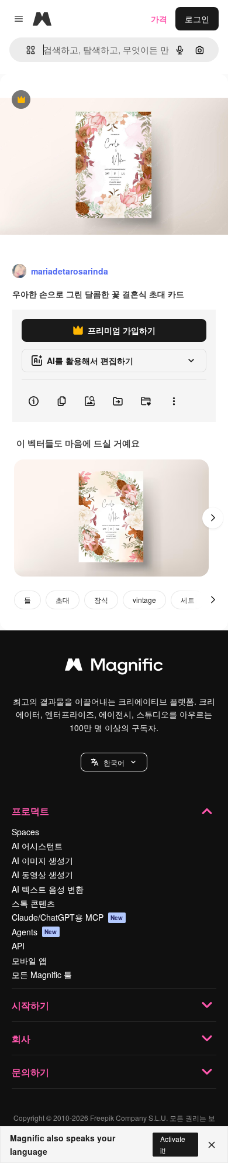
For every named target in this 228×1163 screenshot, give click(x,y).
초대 (63, 600)
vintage (144, 600)
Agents (34, 932)
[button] (114, 762)
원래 (67, 100)
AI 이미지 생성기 (42, 860)
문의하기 (30, 1072)
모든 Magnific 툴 (42, 974)
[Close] (211, 1145)
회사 (21, 1038)
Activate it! (172, 1144)
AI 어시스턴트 (37, 846)
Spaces (25, 832)
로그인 (197, 19)
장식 (101, 600)
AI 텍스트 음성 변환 (48, 889)
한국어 (114, 762)
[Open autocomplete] (26, 50)
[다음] (212, 518)
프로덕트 (30, 811)
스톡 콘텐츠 (33, 903)
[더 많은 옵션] (173, 401)
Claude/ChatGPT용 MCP (67, 917)
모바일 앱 (29, 960)
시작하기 (30, 1005)
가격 (159, 19)
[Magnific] (114, 667)
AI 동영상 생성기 (42, 874)
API (18, 946)
